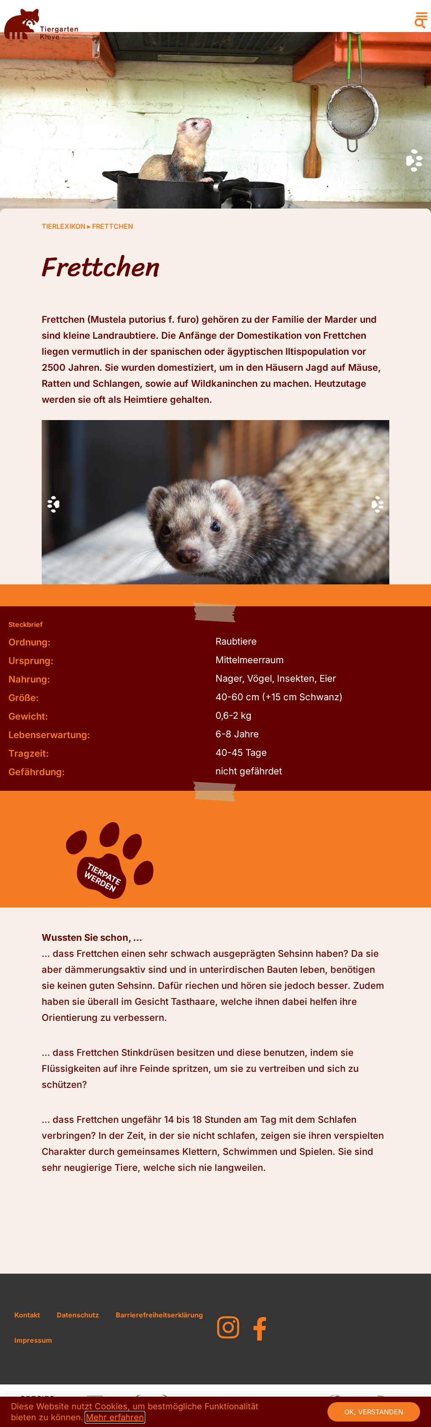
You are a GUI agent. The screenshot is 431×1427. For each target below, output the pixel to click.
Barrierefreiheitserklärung (159, 1315)
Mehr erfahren (115, 1417)
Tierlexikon (63, 226)
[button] (420, 23)
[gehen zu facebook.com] (259, 1329)
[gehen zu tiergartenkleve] (228, 1327)
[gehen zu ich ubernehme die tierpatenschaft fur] (107, 863)
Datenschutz (78, 1315)
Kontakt (27, 1315)
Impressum (33, 1340)
